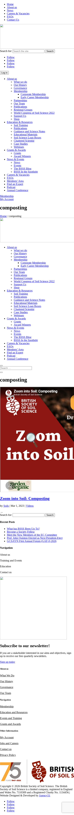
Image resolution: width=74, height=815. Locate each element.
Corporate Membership (33, 94)
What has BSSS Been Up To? (23, 528)
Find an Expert (15, 184)
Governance (20, 88)
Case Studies (21, 143)
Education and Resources (14, 712)
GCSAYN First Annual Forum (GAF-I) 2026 (31, 541)
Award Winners (22, 156)
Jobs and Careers (9, 743)
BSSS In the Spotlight (26, 171)
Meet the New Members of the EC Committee (32, 534)
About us (12, 7)
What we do (20, 81)
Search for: (6, 51)
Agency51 (44, 795)
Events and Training (11, 718)
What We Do (7, 675)
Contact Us (13, 19)
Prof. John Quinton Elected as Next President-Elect (34, 538)
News (10, 10)
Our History (20, 84)
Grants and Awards (10, 724)
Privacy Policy (8, 755)
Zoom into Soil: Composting (25, 498)
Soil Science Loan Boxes (27, 137)
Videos (30, 505)
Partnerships (20, 100)
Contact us (6, 749)
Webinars (19, 146)
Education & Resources (20, 122)
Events (17, 165)
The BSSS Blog (22, 168)
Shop (16, 119)
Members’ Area (15, 181)
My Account (7, 199)
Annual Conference (17, 190)
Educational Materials (25, 134)
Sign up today (7, 661)
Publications (20, 106)
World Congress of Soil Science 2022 (34, 112)
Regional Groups (23, 109)
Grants (17, 153)
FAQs (10, 16)
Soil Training (21, 125)
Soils (6, 505)
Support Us (20, 115)
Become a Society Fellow (21, 531)
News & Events (15, 159)
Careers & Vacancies (18, 13)
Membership (20, 91)
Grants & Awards (16, 150)
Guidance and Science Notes (29, 131)
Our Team (19, 103)
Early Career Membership (35, 97)
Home (10, 4)
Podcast (11, 187)
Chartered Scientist (24, 140)
